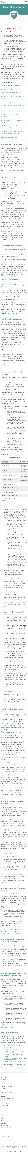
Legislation (4, 1116)
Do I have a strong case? (7, 1098)
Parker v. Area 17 (20, 783)
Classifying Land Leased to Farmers (13, 1055)
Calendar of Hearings (6, 1105)
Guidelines (3, 1123)
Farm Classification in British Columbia (13, 1046)
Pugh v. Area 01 (19, 268)
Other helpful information (9, 137)
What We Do (4, 1079)
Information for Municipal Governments (11, 1110)
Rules (2, 1118)
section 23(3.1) (10, 894)
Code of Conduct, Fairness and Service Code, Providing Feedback (12, 1091)
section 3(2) (21, 363)
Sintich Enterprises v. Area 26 (11, 279)
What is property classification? (11, 86)
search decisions (9, 76)
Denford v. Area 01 (10, 313)
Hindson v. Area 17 (8, 826)
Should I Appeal (5, 1107)
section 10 (4, 297)
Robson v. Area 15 (16, 420)
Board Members (5, 1084)
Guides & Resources (11, 19)
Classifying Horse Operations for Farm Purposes (15, 1052)
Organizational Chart (6, 1086)
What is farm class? (7, 89)
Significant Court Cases (7, 1127)
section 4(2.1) (20, 444)
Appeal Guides (20, 19)
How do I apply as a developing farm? (13, 111)
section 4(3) (18, 511)
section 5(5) (15, 670)
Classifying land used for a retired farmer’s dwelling (15, 1059)
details (4, 500)
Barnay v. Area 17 (9, 863)
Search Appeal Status (6, 1103)
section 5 (10, 604)
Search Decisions (5, 1125)
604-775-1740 (4, 1134)
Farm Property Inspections (13, 1061)
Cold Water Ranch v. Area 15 (10, 219)
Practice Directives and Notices (9, 1120)
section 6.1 (7, 662)
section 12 (18, 896)
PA (3, 2)
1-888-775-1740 (5, 1136)
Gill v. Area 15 (18, 794)
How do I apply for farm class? (11, 102)
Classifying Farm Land (11, 1049)
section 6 (20, 660)
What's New (4, 1081)
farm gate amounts (17, 640)
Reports (3, 1088)
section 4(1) (11, 407)
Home (2, 19)
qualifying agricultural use (14, 412)
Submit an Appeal (5, 1100)
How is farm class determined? (11, 93)
